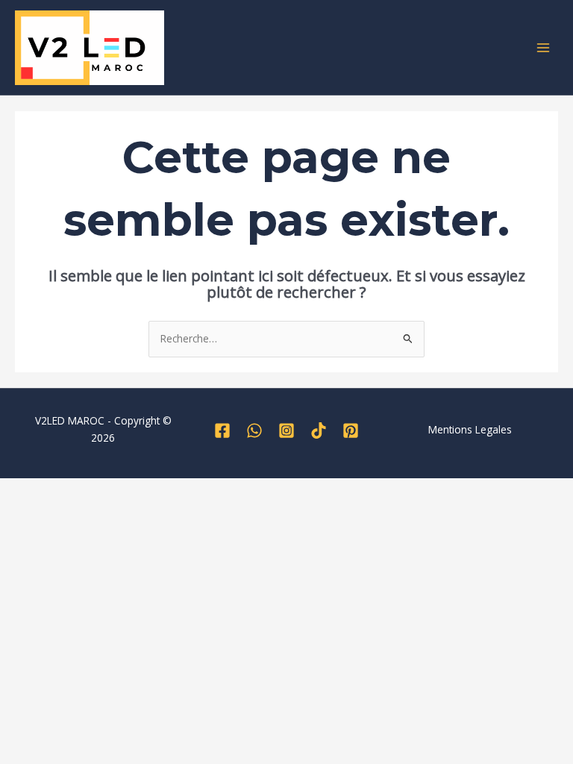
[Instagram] (286, 430)
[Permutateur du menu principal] (543, 47)
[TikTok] (318, 430)
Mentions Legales (470, 429)
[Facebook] (222, 430)
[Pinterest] (350, 430)
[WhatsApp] (254, 430)
